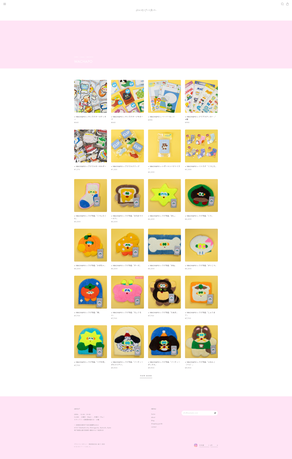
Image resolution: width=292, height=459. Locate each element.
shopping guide (157, 424)
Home (76, 57)
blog (152, 420)
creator (82, 57)
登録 (215, 413)
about (153, 417)
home (153, 414)
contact (153, 427)
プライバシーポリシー (81, 444)
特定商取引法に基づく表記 (97, 444)
